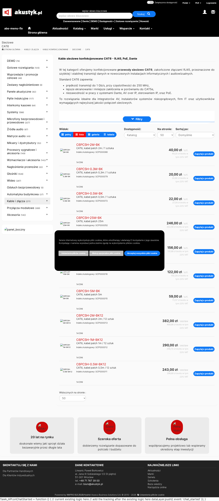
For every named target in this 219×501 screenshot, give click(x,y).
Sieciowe (76, 49)
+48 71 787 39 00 (89, 480)
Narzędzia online (157, 487)
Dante (85, 21)
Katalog (78, 28)
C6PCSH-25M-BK (89, 218)
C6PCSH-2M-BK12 (89, 315)
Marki (151, 473)
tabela (110, 134)
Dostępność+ (106, 21)
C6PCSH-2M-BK (88, 144)
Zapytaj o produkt (204, 154)
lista (81, 134)
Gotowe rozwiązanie (127, 21)
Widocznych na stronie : (72, 392)
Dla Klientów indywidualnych (19, 475)
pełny (68, 134)
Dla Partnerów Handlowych (18, 471)
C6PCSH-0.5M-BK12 (91, 364)
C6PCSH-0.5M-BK (89, 193)
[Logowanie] (205, 11)
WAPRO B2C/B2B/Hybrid (78, 494)
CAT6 (87, 49)
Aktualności (154, 470)
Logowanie (211, 3)
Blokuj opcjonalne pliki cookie (106, 253)
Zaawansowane (72, 21)
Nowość (144, 21)
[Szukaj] (144, 14)
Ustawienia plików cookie (151, 494)
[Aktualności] (213, 11)
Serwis (151, 477)
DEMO (94, 21)
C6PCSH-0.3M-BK (89, 169)
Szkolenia (153, 480)
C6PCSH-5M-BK (88, 291)
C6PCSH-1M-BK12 (89, 340)
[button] (186, 3)
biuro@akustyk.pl (93, 484)
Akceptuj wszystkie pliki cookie (142, 253)
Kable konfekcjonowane (55, 49)
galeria (95, 134)
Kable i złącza (31, 49)
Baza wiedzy (155, 484)
